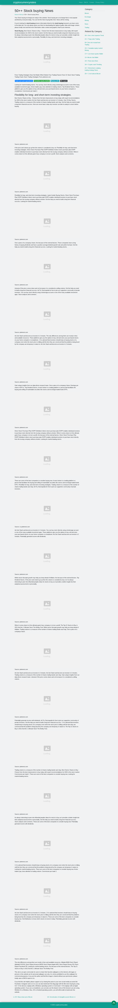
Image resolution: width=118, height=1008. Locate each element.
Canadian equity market (41, 81)
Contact (91, 2)
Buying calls (55, 81)
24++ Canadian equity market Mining (94, 49)
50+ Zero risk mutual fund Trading (92, 43)
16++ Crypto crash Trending (93, 64)
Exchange (88, 17)
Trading (87, 27)
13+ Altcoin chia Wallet (91, 57)
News (86, 24)
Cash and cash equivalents (24, 81)
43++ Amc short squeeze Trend (94, 35)
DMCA (86, 2)
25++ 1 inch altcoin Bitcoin (92, 73)
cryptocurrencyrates (24, 2)
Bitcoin (87, 13)
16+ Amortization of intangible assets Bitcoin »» (61, 997)
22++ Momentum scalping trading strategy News (92, 69)
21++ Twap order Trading (92, 39)
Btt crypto (64, 81)
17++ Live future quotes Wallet (94, 54)
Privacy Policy (100, 2)
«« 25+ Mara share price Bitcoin (22, 997)
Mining (87, 20)
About (81, 2)
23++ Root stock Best (91, 61)
